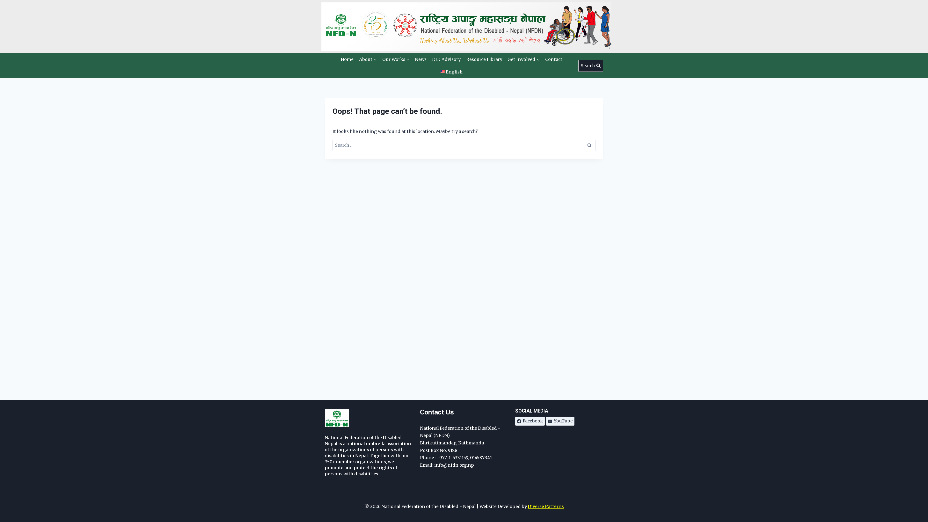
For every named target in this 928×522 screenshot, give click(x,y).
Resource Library (484, 59)
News (421, 59)
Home (347, 59)
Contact (553, 59)
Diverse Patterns (546, 506)
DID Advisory (446, 59)
